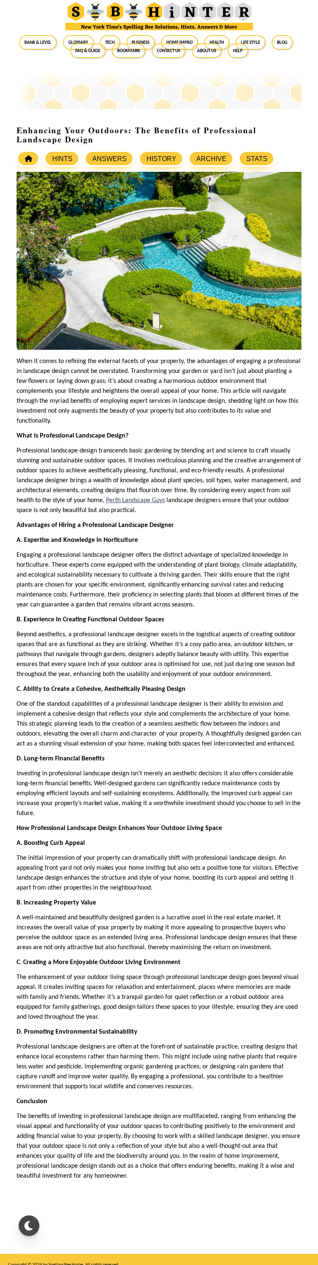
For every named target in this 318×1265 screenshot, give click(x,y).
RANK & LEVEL (37, 42)
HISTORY (161, 158)
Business (140, 42)
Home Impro (179, 42)
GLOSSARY (78, 42)
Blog (282, 42)
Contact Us (168, 50)
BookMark (128, 50)
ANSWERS (109, 158)
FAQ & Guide (87, 50)
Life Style (250, 42)
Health (217, 42)
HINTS (62, 158)
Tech (110, 42)
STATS (256, 158)
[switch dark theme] (29, 1225)
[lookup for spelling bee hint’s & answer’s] (28, 158)
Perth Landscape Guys (135, 500)
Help (238, 50)
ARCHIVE (211, 158)
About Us (206, 50)
